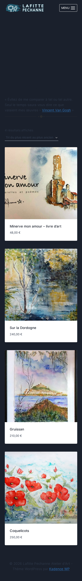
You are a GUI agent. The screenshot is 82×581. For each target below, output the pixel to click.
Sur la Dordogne (23, 328)
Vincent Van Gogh (56, 110)
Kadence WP (59, 569)
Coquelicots (19, 531)
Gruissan (17, 429)
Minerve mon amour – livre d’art (35, 226)
